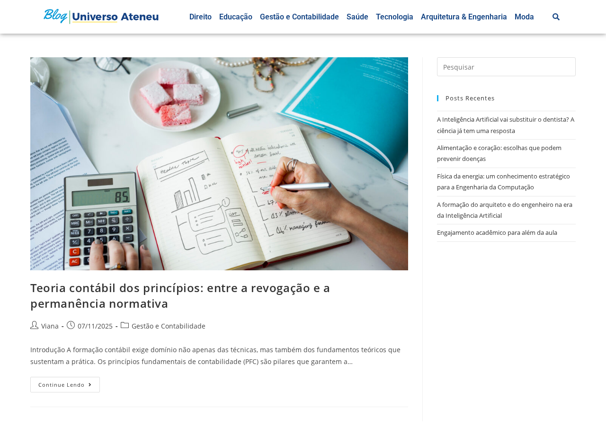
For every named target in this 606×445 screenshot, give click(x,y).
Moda (524, 16)
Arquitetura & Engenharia (464, 16)
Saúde (357, 16)
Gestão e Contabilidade (299, 16)
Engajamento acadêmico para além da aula (497, 232)
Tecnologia (394, 16)
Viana (50, 325)
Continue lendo (69, 382)
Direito (200, 16)
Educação (235, 16)
